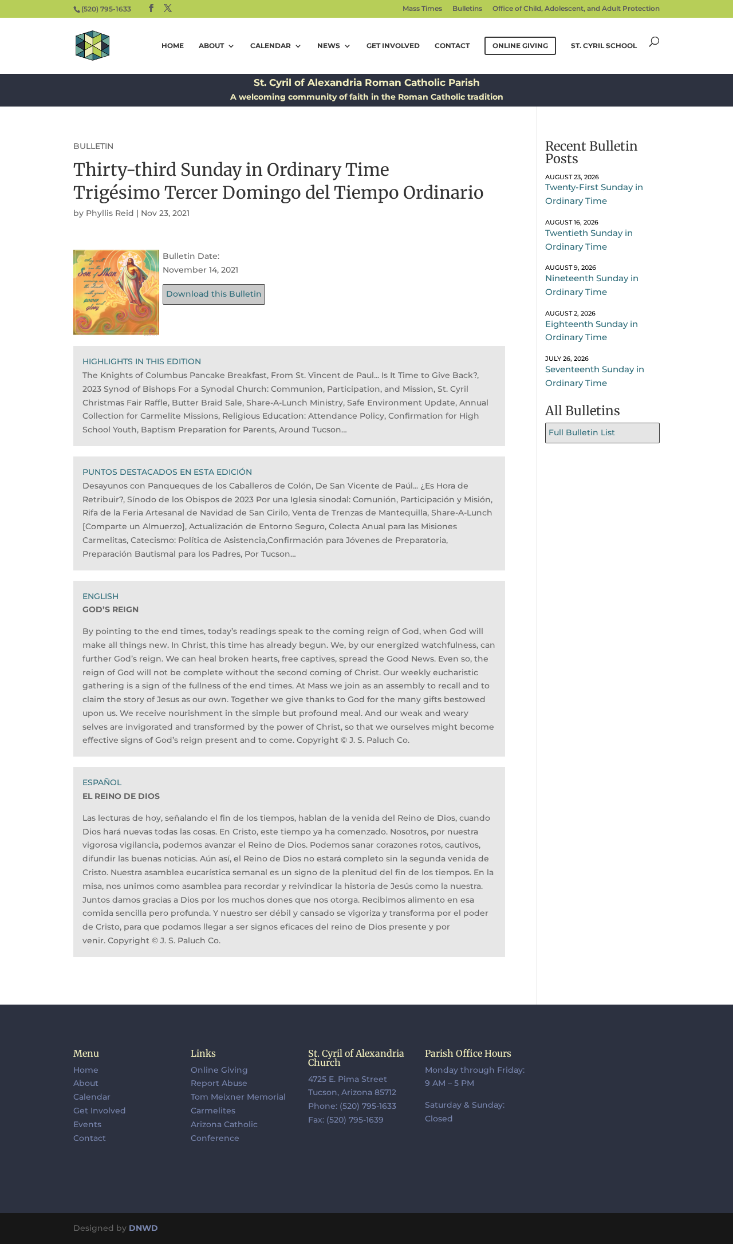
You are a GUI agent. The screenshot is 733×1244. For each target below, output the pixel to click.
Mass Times (422, 9)
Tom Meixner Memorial (238, 1097)
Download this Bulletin (214, 294)
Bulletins (467, 9)
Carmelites (213, 1110)
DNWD (143, 1228)
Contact (452, 46)
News (328, 46)
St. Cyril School (604, 46)
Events (87, 1124)
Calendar (270, 46)
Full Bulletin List (582, 432)
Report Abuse (219, 1083)
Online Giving (219, 1070)
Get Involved (393, 46)
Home (172, 46)
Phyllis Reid (110, 213)
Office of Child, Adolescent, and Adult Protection (576, 9)
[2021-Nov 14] (116, 328)
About (211, 46)
